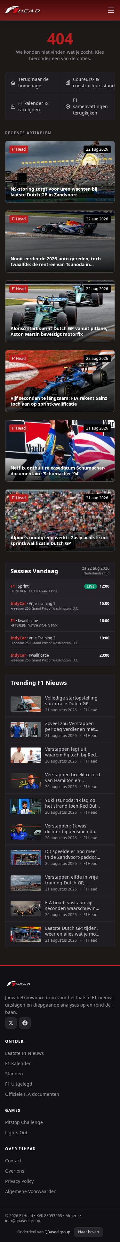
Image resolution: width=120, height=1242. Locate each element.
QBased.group (57, 1232)
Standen (14, 1074)
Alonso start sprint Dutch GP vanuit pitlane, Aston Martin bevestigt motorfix (59, 331)
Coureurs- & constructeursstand (94, 82)
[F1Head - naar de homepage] (22, 10)
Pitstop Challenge (24, 1122)
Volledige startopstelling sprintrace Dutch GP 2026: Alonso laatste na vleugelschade (71, 700)
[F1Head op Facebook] (25, 1023)
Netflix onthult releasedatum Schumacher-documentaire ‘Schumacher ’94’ (58, 470)
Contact (13, 1161)
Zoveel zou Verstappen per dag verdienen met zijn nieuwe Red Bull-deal (72, 726)
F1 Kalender (18, 1063)
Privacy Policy (19, 1181)
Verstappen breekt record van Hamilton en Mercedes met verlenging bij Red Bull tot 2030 (72, 777)
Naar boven (88, 1232)
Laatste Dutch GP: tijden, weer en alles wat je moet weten (72, 931)
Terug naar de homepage (33, 82)
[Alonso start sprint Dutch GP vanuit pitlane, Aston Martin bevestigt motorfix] (60, 311)
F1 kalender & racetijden (33, 106)
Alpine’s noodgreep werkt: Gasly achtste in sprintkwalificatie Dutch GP (58, 540)
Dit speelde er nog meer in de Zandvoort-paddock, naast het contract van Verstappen (72, 854)
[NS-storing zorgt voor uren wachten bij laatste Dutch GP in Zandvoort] (60, 171)
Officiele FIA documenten (32, 1094)
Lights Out (16, 1132)
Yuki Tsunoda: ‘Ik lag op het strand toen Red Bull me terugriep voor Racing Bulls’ (72, 803)
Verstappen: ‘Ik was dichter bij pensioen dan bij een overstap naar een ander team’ (72, 828)
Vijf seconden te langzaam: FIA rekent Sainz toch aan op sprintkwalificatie (59, 401)
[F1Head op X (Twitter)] (11, 1023)
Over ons (14, 1171)
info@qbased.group (22, 1220)
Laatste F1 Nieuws (24, 1053)
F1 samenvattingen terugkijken (90, 106)
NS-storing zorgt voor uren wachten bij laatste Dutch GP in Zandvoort (54, 191)
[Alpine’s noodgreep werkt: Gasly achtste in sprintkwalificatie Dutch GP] (60, 520)
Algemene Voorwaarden (31, 1191)
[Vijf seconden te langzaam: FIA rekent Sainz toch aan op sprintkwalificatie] (60, 381)
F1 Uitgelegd (18, 1084)
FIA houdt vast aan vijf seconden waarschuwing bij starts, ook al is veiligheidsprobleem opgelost (72, 905)
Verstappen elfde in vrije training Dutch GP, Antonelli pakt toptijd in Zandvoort (71, 879)
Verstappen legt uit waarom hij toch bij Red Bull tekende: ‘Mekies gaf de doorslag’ (72, 751)
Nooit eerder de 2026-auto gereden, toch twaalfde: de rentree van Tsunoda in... (56, 261)
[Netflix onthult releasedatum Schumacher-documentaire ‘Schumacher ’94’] (60, 450)
